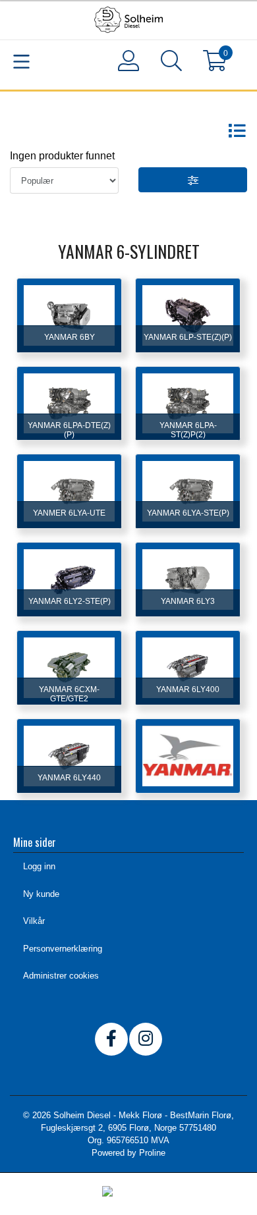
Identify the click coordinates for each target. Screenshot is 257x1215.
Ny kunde (41, 894)
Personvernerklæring (62, 949)
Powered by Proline (128, 1153)
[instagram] (145, 1039)
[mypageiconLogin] (128, 60)
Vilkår (34, 921)
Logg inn (39, 866)
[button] (171, 63)
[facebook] (111, 1039)
